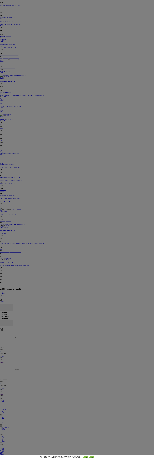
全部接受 (91, 457)
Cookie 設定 (86, 457)
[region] (77, 457)
